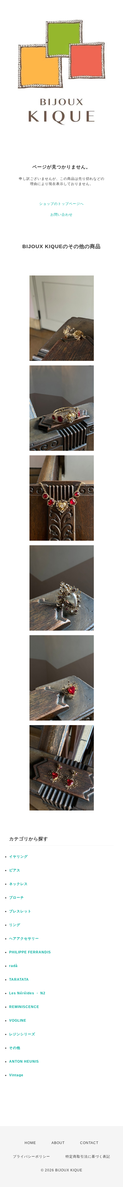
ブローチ (16, 898)
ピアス (14, 870)
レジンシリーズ (22, 1034)
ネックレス (18, 884)
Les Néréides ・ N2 (27, 993)
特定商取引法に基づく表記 (88, 1157)
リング (14, 925)
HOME (30, 1143)
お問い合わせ (61, 215)
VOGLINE (17, 1021)
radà (13, 966)
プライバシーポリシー (31, 1157)
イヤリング (18, 857)
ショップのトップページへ (61, 204)
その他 (14, 1048)
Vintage (16, 1075)
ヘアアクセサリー (24, 939)
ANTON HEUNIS (24, 1061)
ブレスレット (20, 911)
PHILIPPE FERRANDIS (30, 952)
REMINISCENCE (24, 1007)
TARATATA (19, 980)
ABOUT (58, 1143)
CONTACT (89, 1143)
